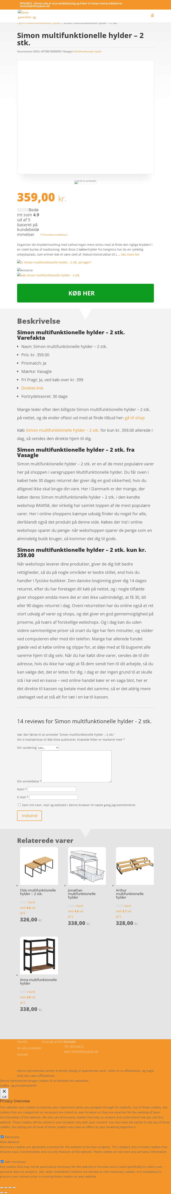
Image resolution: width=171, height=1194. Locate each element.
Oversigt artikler (53, 1042)
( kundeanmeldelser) (53, 234)
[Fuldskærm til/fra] (10, 1187)
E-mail (22, 797)
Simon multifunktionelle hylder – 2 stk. (62, 430)
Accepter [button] (151, 1081)
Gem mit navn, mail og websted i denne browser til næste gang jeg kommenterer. (79, 805)
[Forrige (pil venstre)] (1, 1192)
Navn (22, 789)
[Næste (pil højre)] (6, 1192)
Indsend (29, 815)
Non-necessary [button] (10, 1157)
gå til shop (135, 418)
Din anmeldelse (29, 781)
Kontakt (22, 1054)
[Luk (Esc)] (1, 1187)
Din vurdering (26, 748)
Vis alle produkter (29, 1048)
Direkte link (32, 388)
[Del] (6, 1187)
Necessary (12, 1137)
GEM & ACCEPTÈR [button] (12, 1181)
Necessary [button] (7, 1132)
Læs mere (101, 1081)
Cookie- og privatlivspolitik (35, 1061)
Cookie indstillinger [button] (126, 1081)
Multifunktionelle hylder (88, 51)
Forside (22, 1042)
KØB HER (81, 293)
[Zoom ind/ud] (14, 1187)
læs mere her (130, 254)
